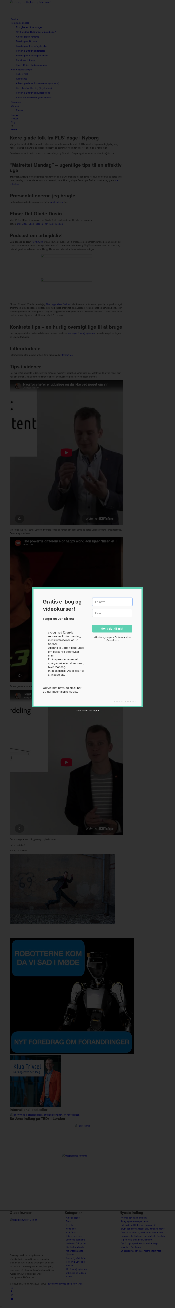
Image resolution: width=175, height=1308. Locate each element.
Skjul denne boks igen (87, 710)
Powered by (125, 701)
